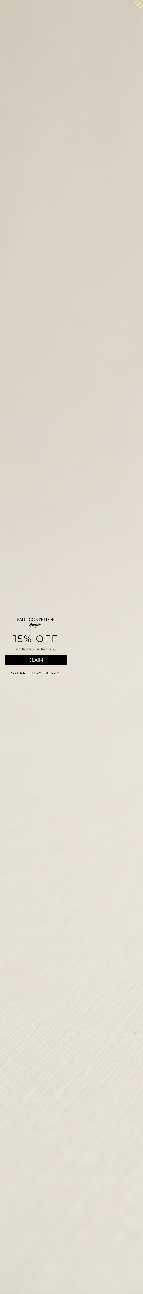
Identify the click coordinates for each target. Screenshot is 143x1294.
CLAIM (35, 660)
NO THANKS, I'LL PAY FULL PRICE (36, 673)
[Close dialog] (138, 4)
